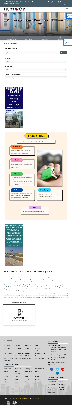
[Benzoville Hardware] (19, 315)
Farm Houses (19, 353)
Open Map (54, 365)
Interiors (27, 353)
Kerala (37, 376)
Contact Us (7, 356)
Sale (36, 345)
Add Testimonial (30, 356)
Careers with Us (19, 356)
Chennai (50, 387)
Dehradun (18, 369)
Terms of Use (35, 398)
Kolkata (17, 379)
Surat (36, 382)
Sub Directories (40, 359)
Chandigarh (7, 369)
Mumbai (37, 379)
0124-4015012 (54, 357)
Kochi (6, 379)
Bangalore (51, 384)
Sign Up (59, 2)
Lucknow (27, 379)
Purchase (7, 348)
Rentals (27, 348)
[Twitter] (57, 369)
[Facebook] (51, 369)
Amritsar (60, 382)
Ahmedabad (52, 382)
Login (51, 2)
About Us (7, 345)
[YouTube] (62, 369)
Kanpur (27, 376)
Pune (26, 382)
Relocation (28, 345)
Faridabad (61, 390)
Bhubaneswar (62, 384)
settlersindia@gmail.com (58, 362)
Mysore (6, 382)
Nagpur (17, 382)
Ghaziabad (51, 393)
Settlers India (18, 28)
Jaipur (6, 376)
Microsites (28, 359)
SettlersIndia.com (16, 398)
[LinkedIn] (57, 373)
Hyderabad (28, 371)
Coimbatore (61, 387)
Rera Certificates (20, 359)
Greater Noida (39, 369)
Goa (59, 393)
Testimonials (39, 356)
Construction (8, 353)
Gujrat (6, 371)
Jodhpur (17, 376)
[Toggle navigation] (66, 9)
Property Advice (40, 353)
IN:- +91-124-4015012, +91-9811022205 (18, 1)
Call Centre (18, 345)
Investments (18, 348)
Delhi (49, 390)
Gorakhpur (28, 369)
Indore (37, 371)
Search (63, 53)
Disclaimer (26, 398)
